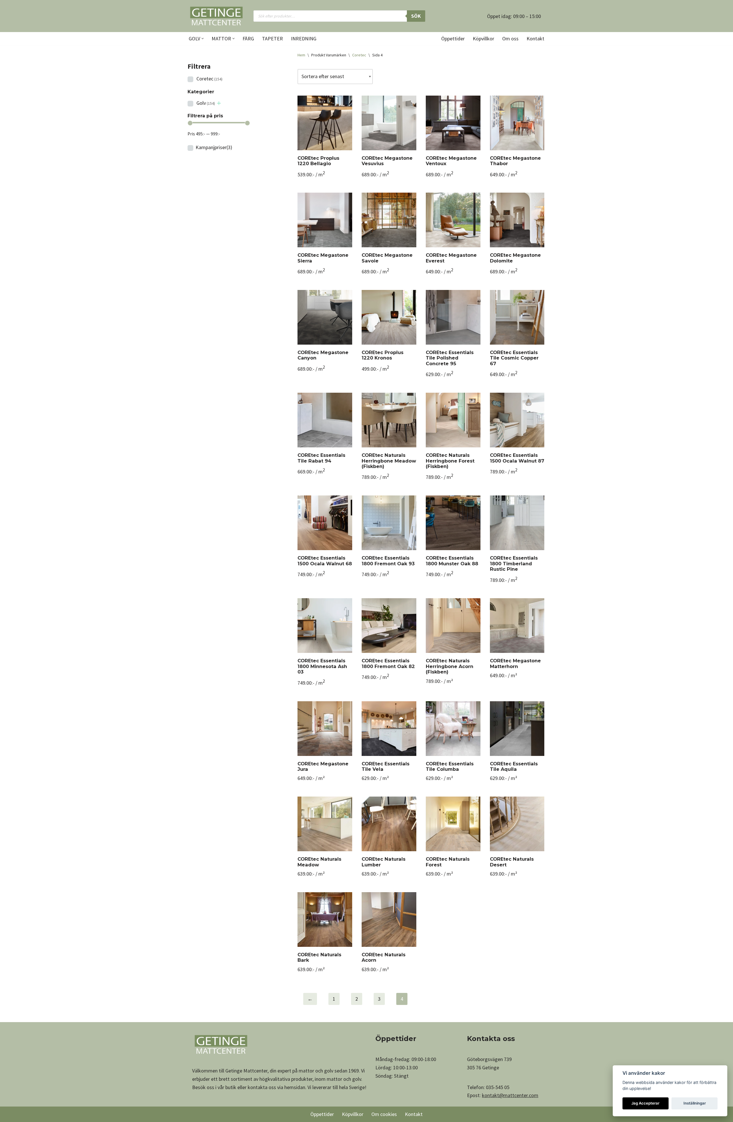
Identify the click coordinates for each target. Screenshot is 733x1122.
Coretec (209, 78)
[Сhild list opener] (219, 103)
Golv (205, 103)
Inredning (303, 38)
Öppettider (453, 38)
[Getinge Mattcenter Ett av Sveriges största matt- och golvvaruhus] (216, 16)
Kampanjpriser (214, 147)
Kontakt (535, 38)
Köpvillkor (483, 38)
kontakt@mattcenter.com (510, 1095)
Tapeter (272, 38)
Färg (248, 38)
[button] (203, 38)
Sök (416, 16)
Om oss (510, 38)
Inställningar (694, 1103)
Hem (301, 55)
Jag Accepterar (645, 1103)
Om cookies (384, 1114)
